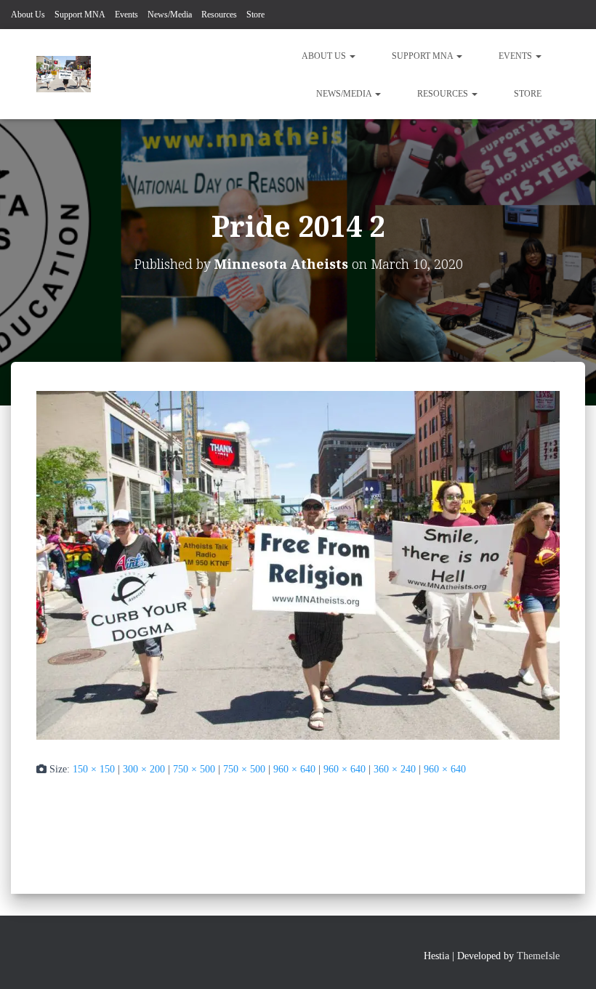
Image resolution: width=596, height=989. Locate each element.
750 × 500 (194, 769)
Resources (219, 14)
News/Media (170, 14)
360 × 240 (395, 769)
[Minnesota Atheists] (63, 74)
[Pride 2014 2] (298, 564)
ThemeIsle (538, 955)
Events (126, 14)
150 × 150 (94, 769)
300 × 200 (144, 769)
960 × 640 (294, 769)
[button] (351, 56)
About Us (28, 14)
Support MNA (80, 14)
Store (255, 14)
